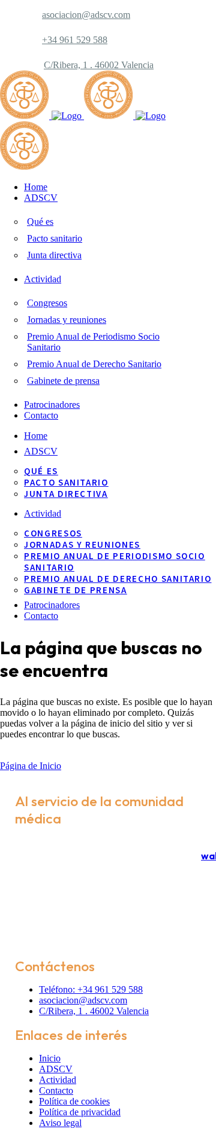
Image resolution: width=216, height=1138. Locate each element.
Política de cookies (74, 1101)
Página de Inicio (30, 766)
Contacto (56, 1090)
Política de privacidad (80, 1112)
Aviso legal (60, 1123)
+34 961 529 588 (74, 40)
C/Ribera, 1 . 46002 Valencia (99, 65)
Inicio (50, 1058)
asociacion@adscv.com (86, 15)
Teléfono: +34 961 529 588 (91, 989)
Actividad (57, 1080)
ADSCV (56, 1069)
